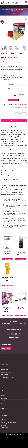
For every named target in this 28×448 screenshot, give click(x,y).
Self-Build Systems (5, 362)
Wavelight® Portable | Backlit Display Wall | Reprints (7, 307)
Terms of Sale (4, 398)
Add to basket (13, 100)
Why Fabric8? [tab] (14, 126)
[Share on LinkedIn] (26, 113)
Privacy (2, 403)
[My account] (22, 2)
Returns (3, 395)
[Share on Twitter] (19, 113)
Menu (25, 6)
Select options (8, 259)
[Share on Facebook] (16, 113)
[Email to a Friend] (21, 113)
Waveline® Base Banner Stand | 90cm (21, 250)
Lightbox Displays (5, 367)
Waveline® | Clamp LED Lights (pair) (21, 306)
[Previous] (3, 31)
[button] (26, 2)
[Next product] (13, 13)
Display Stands (4, 364)
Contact (2, 408)
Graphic (2, 84)
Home (3, 9)
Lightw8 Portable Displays (10, 9)
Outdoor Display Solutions (7, 377)
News (2, 390)
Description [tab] (14, 120)
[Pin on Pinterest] (23, 113)
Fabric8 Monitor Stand (7, 250)
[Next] (25, 31)
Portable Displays (5, 369)
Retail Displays (4, 374)
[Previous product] (15, 13)
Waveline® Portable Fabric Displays (19, 10)
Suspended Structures (6, 372)
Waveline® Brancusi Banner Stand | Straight (7, 276)
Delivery (3, 400)
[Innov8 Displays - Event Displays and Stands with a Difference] (10, 2)
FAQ (2, 393)
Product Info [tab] (14, 123)
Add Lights (3, 88)
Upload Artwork (4, 406)
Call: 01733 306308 (16, 325)
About (2, 388)
